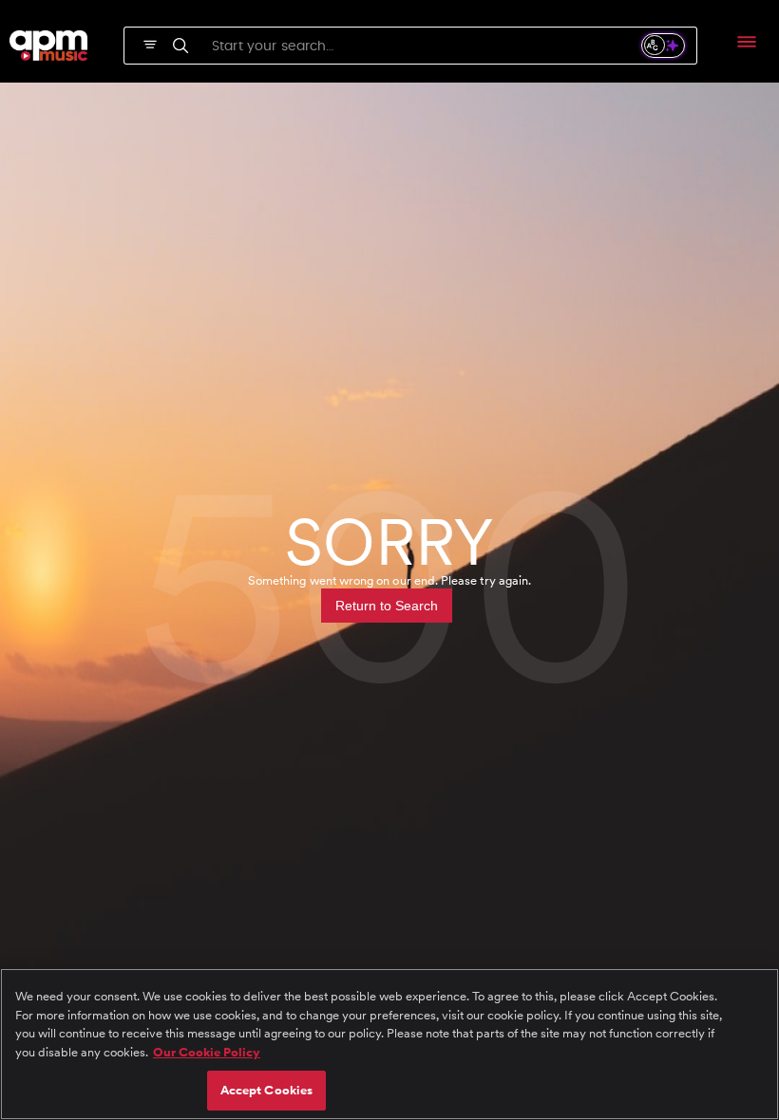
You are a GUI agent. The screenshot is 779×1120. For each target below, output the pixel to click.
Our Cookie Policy (206, 1052)
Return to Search (386, 605)
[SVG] (150, 42)
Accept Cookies (267, 1090)
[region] (389, 1044)
